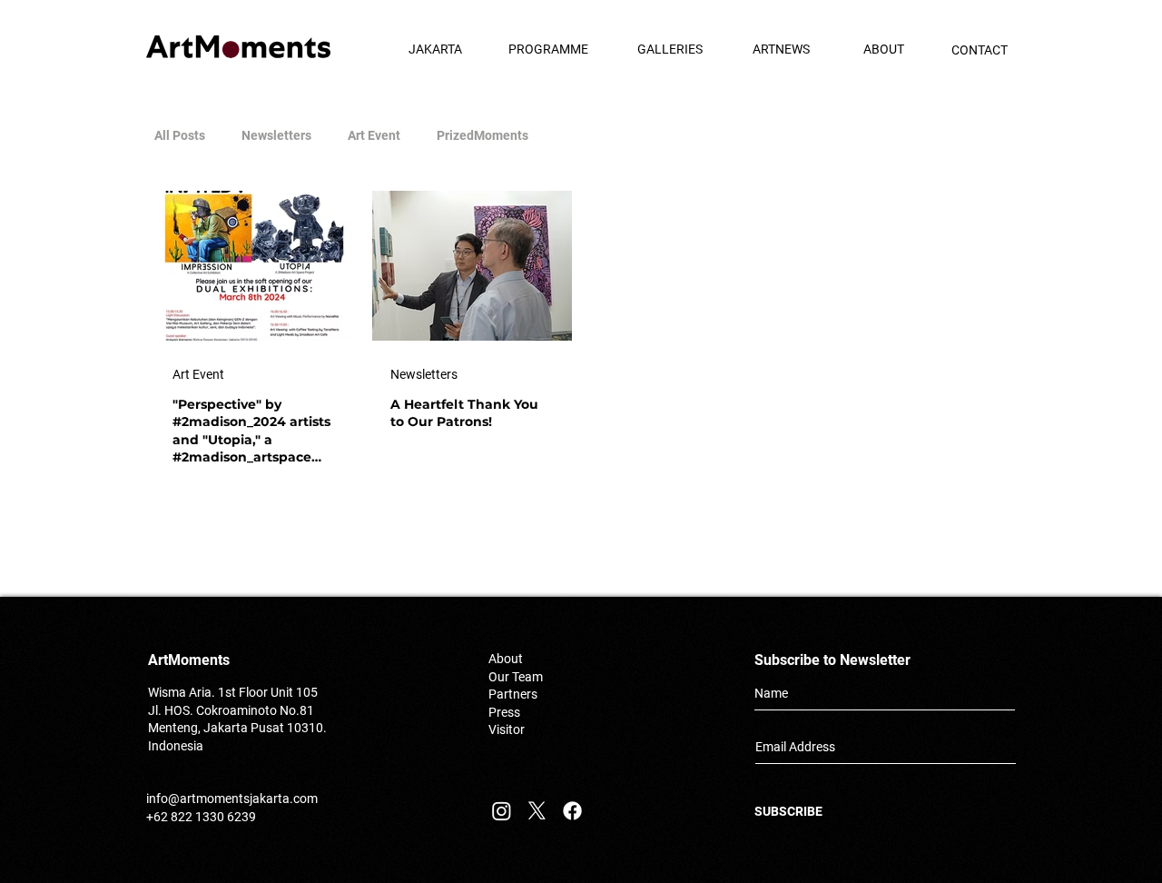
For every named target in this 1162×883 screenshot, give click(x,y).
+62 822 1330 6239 (201, 816)
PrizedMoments (482, 135)
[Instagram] (501, 811)
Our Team (515, 677)
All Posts (179, 135)
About (505, 658)
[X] (537, 811)
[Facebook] (572, 811)
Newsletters (276, 135)
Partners (512, 694)
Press (504, 712)
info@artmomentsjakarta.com (232, 798)
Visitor (506, 729)
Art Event (374, 135)
